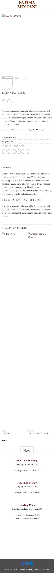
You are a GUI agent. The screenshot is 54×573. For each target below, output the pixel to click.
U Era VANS (6, 433)
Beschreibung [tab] (7, 167)
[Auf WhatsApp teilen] (4, 151)
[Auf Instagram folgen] (27, 563)
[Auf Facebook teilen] (9, 151)
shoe (18, 145)
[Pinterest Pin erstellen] (23, 151)
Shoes (10, 89)
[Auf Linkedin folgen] (31, 563)
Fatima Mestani (27, 4)
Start (4, 89)
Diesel (14, 145)
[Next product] (4, 101)
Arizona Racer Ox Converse (38, 433)
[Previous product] (9, 101)
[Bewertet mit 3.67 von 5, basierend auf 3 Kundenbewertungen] (27, 106)
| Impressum (44, 569)
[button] (50, 4)
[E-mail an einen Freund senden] (18, 151)
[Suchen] (3, 4)
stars (22, 145)
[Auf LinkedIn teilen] (28, 151)
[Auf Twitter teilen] (14, 151)
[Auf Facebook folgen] (23, 563)
